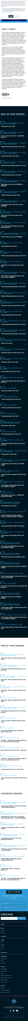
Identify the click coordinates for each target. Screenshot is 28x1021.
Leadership (3, 932)
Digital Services (4, 979)
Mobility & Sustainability (6, 975)
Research (3, 944)
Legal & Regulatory (19, 1007)
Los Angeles (17, 1017)
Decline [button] (17, 16)
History (2, 930)
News (2, 942)
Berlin (23, 1017)
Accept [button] (11, 16)
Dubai (14, 1018)
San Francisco (7, 1017)
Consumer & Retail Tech (6, 977)
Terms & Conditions (8, 1007)
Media (2, 946)
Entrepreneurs (4, 958)
